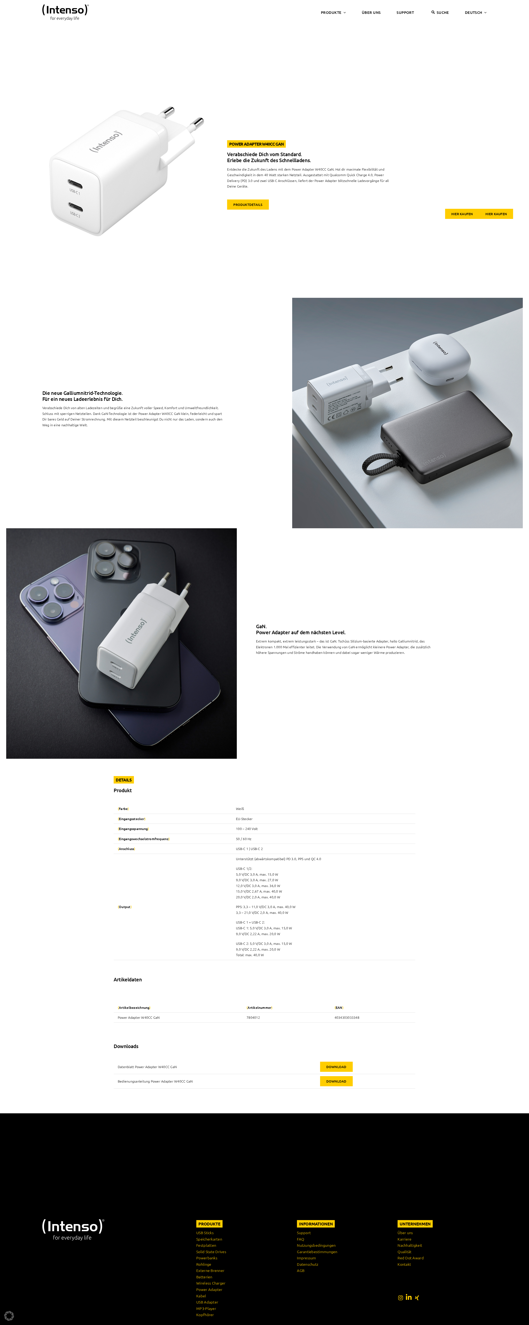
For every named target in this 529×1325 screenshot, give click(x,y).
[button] (9, 1316)
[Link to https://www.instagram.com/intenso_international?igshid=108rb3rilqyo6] (400, 1297)
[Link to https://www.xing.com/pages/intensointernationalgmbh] (417, 1297)
